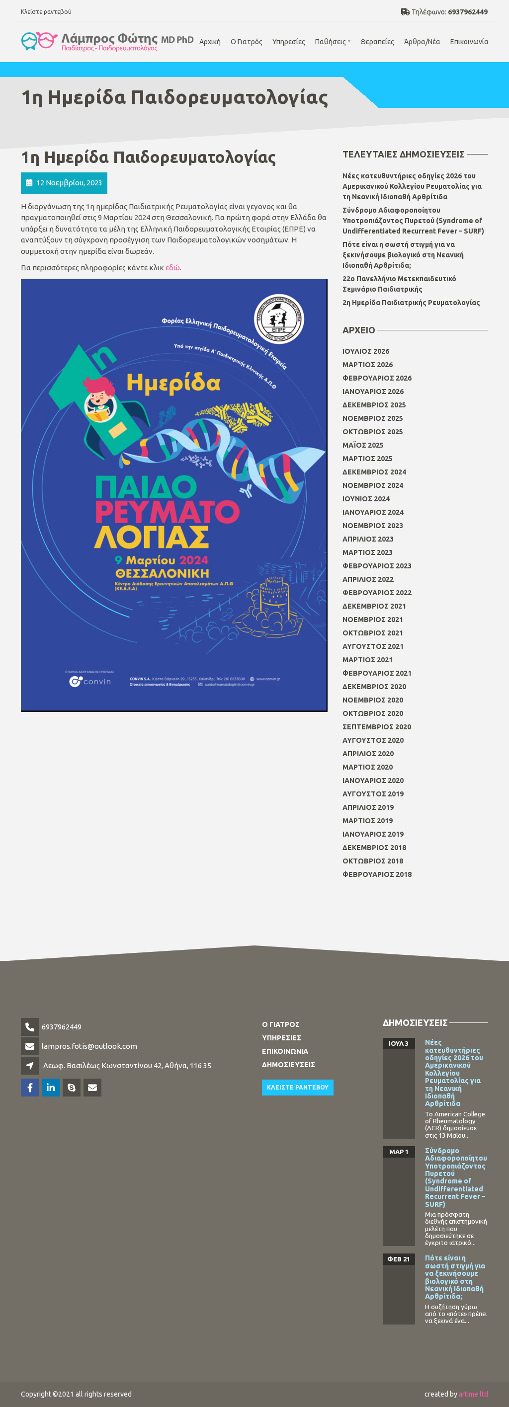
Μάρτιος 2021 (367, 660)
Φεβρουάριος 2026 (377, 378)
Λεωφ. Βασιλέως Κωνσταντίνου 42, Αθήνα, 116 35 (127, 1065)
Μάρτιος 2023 (367, 552)
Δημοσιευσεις (288, 1065)
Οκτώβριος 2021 (372, 633)
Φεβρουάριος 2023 (377, 566)
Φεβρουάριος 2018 (377, 874)
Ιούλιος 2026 (365, 351)
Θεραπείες (377, 42)
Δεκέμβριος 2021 (374, 606)
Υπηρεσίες (288, 42)
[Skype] (72, 1088)
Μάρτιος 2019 (367, 821)
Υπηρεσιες (281, 1038)
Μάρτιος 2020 (367, 767)
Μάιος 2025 (363, 445)
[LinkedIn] (51, 1088)
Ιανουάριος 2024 (373, 512)
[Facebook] (30, 1088)
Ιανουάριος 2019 (373, 834)
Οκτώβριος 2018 (372, 861)
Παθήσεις (330, 42)
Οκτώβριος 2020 (372, 713)
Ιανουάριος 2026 (373, 391)
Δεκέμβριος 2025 (374, 405)
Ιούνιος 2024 (366, 499)
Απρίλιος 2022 (368, 579)
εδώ (173, 267)
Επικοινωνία (469, 42)
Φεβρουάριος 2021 (377, 673)
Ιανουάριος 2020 (373, 780)
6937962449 (62, 1026)
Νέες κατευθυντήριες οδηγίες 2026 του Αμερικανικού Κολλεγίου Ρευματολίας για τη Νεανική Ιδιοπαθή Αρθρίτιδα (412, 186)
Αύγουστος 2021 (373, 646)
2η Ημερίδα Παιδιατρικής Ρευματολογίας (411, 303)
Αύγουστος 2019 (373, 794)
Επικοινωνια (285, 1051)
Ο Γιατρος (281, 1024)
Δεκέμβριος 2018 (374, 848)
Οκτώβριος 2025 (372, 432)
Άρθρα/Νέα (422, 42)
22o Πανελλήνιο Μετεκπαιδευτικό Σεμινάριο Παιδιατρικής (399, 284)
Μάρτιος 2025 (367, 459)
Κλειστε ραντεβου (298, 1087)
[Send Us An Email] (93, 1088)
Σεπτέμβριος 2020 (376, 727)
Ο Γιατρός (246, 42)
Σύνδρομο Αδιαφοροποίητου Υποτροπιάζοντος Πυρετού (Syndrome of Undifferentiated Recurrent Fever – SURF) (413, 220)
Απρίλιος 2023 (368, 539)
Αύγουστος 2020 (373, 740)
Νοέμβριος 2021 (372, 620)
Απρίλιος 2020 (368, 754)
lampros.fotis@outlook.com (89, 1046)
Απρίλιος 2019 (368, 807)
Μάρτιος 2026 (367, 365)
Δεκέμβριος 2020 (374, 687)
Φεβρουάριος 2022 (377, 593)
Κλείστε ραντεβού (46, 11)
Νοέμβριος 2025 (372, 418)
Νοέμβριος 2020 (372, 700)
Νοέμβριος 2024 (372, 485)
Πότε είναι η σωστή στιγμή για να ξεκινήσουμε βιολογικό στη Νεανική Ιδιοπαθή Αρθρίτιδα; (403, 254)
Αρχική (210, 42)
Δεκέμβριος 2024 (374, 472)
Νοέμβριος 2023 (372, 526)
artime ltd (473, 1394)
